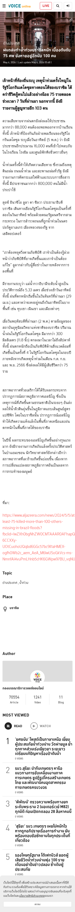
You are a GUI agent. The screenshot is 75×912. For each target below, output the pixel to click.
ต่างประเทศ (11, 43)
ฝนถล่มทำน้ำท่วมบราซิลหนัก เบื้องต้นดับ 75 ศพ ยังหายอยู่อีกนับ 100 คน (37, 53)
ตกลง (37, 904)
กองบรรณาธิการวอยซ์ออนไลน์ (23, 688)
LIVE (45, 5)
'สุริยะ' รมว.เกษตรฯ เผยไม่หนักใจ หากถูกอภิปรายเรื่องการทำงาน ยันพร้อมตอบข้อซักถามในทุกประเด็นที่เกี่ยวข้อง (42, 833)
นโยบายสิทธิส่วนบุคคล (32, 895)
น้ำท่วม (23, 582)
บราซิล (14, 608)
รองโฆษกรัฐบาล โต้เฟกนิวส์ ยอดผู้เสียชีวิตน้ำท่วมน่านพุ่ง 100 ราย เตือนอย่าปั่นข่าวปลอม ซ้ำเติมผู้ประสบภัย (42, 862)
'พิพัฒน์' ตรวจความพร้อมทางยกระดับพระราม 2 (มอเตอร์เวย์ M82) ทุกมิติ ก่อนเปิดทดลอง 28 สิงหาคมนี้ (43, 807)
